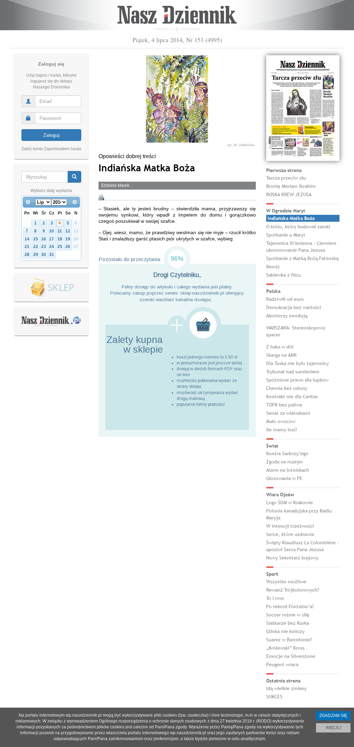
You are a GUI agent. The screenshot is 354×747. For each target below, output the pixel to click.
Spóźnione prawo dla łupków (297, 380)
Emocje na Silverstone (290, 656)
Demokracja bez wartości (293, 307)
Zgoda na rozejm (284, 462)
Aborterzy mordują (286, 316)
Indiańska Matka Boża (291, 218)
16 (43, 239)
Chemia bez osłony (286, 388)
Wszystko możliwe (286, 581)
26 (67, 246)
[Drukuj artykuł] (101, 197)
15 (35, 239)
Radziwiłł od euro (285, 299)
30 (43, 254)
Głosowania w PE (284, 478)
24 (51, 246)
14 (27, 239)
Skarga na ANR (281, 355)
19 (67, 239)
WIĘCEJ (333, 727)
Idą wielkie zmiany (286, 688)
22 (35, 246)
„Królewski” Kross (285, 648)
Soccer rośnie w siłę (287, 615)
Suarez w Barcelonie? (289, 639)
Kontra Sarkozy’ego (287, 453)
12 (67, 231)
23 (43, 246)
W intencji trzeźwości (290, 526)
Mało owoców (280, 421)
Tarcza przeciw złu (286, 178)
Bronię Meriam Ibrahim (291, 186)
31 (51, 254)
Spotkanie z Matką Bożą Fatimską (302, 258)
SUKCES (274, 696)
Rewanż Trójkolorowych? (292, 590)
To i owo (275, 598)
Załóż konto (32, 148)
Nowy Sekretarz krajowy (292, 558)
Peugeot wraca (282, 664)
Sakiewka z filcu (283, 275)
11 (59, 231)
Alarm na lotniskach (287, 470)
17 (51, 239)
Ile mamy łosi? (281, 430)
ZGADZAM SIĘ (333, 715)
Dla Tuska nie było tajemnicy (297, 363)
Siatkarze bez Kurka (287, 623)
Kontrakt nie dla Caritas (292, 396)
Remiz (273, 267)
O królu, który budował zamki (298, 226)
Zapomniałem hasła (62, 148)
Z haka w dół (280, 347)
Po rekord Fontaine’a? (290, 606)
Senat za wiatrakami (288, 413)
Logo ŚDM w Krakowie (289, 502)
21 (27, 246)
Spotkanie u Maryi (285, 235)
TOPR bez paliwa (284, 405)
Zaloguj (51, 135)
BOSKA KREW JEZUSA (288, 194)
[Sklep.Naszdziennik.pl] (51, 287)
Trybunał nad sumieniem (292, 371)
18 (59, 239)
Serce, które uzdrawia (290, 534)
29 (35, 254)
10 (51, 231)
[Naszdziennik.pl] (51, 320)
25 (59, 246)
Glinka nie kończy (285, 631)
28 (27, 254)
